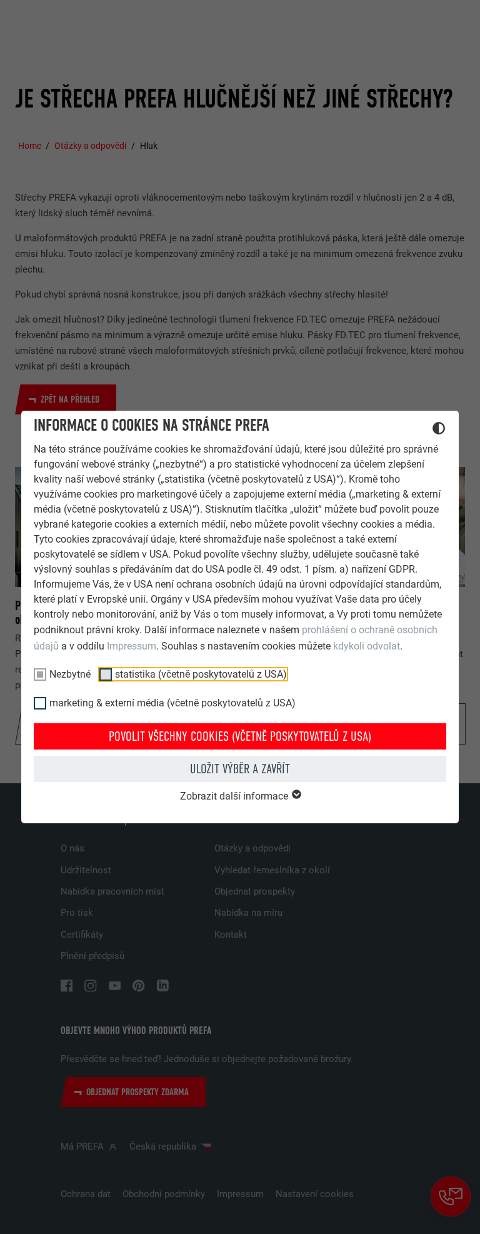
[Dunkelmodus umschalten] (438, 430)
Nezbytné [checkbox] (70, 674)
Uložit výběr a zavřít (240, 769)
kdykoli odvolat (366, 646)
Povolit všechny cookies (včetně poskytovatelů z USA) (240, 736)
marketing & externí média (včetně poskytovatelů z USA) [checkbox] (172, 703)
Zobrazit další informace (235, 796)
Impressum (131, 646)
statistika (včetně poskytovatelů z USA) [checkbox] (201, 674)
